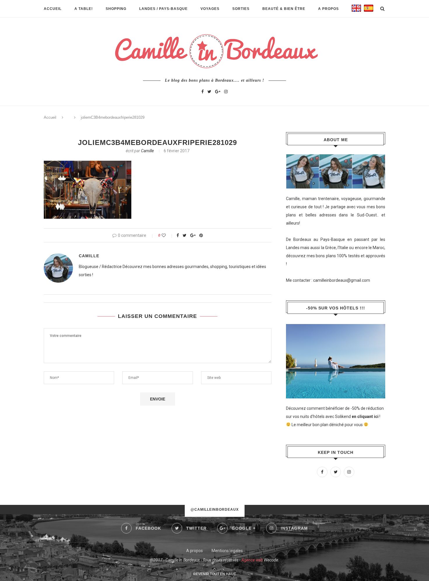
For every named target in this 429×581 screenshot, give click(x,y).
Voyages (209, 9)
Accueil (53, 9)
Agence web (252, 560)
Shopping (116, 9)
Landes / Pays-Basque (163, 9)
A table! (83, 9)
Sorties (241, 9)
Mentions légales (227, 550)
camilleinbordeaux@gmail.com (341, 280)
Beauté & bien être (283, 9)
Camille (147, 150)
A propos (328, 9)
